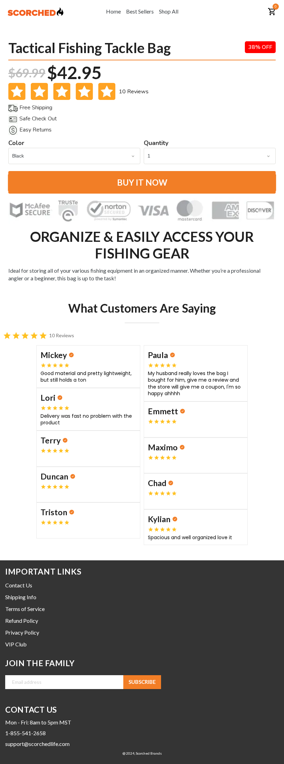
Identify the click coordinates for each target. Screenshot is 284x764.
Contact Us (18, 585)
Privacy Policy (22, 632)
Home (113, 11)
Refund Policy (21, 620)
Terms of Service (25, 608)
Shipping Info (20, 597)
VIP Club (16, 644)
